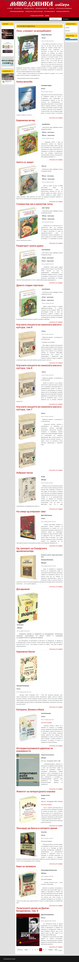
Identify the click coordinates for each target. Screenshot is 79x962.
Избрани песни (24, 472)
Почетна (9, 8)
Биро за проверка (26, 866)
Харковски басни (25, 651)
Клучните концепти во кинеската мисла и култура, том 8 (38, 366)
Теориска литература (62, 11)
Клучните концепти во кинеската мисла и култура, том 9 (38, 326)
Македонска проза (41, 8)
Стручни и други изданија (64, 8)
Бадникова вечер (25, 120)
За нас (67, 27)
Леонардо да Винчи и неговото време (36, 828)
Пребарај (65, 19)
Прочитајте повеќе (56, 118)
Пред (26, 949)
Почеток (20, 949)
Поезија (51, 8)
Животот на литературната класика (35, 791)
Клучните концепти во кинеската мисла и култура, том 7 (38, 408)
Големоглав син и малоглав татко (34, 204)
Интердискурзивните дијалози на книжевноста (34, 749)
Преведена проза (29, 8)
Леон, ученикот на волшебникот (33, 30)
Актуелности (18, 8)
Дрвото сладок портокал (29, 285)
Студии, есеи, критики (37, 15)
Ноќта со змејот (25, 162)
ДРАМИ (47, 15)
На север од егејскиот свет (31, 511)
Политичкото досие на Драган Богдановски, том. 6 (32, 909)
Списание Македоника (17, 11)
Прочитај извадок (46, 722)
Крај (56, 949)
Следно (50, 949)
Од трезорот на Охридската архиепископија (31, 549)
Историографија (49, 11)
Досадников (23, 589)
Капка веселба (24, 81)
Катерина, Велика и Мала (30, 709)
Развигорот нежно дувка (29, 245)
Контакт (67, 30)
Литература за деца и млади (34, 11)
